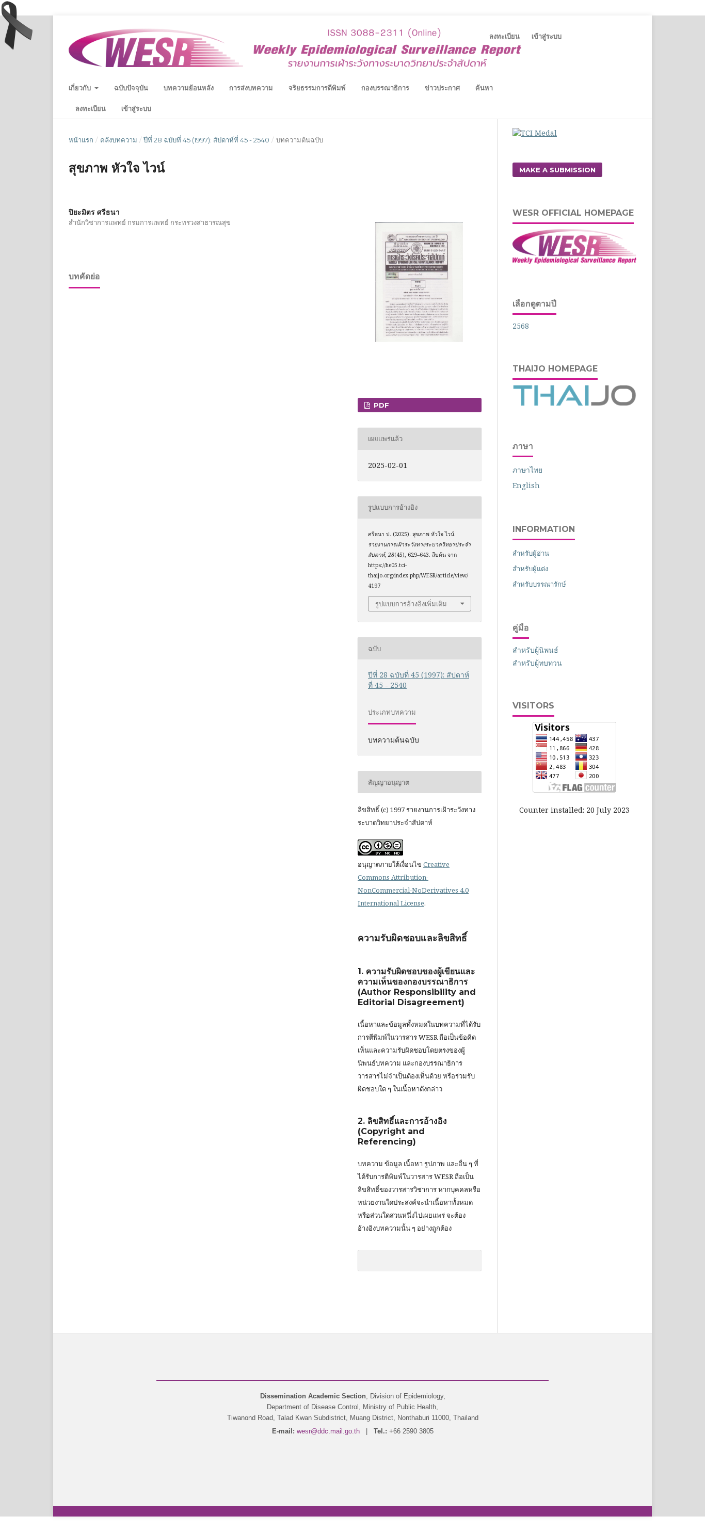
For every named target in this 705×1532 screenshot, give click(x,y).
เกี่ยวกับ (81, 88)
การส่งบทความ (251, 88)
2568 (520, 326)
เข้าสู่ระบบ (136, 108)
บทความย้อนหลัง (189, 88)
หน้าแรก (81, 140)
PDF (380, 405)
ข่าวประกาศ (442, 88)
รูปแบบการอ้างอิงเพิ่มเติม (411, 604)
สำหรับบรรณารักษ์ (539, 584)
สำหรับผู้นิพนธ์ (535, 650)
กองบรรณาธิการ (385, 88)
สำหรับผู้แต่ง (530, 568)
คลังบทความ (118, 140)
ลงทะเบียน (90, 108)
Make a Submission (557, 170)
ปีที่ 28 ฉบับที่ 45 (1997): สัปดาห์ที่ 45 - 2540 (206, 140)
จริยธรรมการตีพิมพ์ (317, 88)
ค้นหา (484, 88)
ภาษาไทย (527, 470)
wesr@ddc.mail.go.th (328, 1431)
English (526, 485)
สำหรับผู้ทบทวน (537, 663)
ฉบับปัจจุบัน (131, 88)
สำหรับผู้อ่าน (530, 553)
